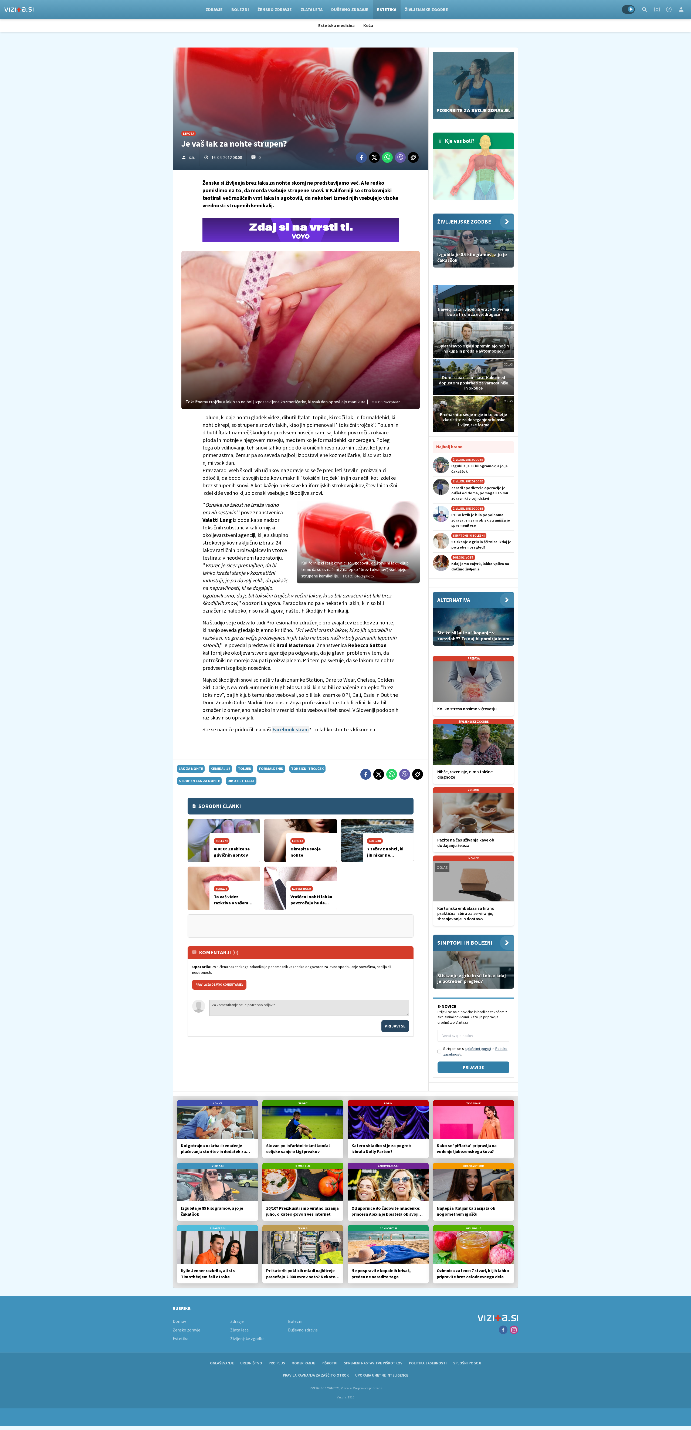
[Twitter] (374, 157)
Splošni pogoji (467, 1363)
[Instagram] (657, 9)
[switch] (628, 9)
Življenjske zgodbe (426, 9)
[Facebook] (669, 9)
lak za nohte (191, 768)
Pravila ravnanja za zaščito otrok (316, 1375)
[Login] (681, 9)
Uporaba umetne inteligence (381, 1375)
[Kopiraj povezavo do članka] (413, 157)
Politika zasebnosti (428, 1363)
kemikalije (220, 768)
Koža (368, 25)
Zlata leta (311, 9)
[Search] (644, 9)
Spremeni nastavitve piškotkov (373, 1363)
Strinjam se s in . (475, 1051)
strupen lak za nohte (199, 780)
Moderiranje (303, 1363)
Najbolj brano (449, 446)
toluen (244, 768)
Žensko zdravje (275, 9)
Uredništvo (251, 1363)
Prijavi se (395, 1026)
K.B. (192, 157)
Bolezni (240, 9)
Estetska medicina (336, 25)
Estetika (386, 9)
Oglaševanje (222, 1363)
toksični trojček (307, 768)
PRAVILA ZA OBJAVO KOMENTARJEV (219, 984)
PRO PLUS (277, 1363)
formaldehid (271, 768)
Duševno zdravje (349, 9)
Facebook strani (290, 729)
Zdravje (214, 9)
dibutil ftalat (241, 780)
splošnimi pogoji (478, 1048)
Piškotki (329, 1363)
